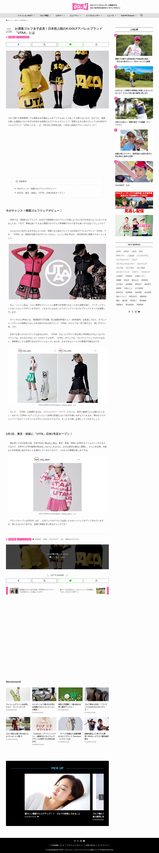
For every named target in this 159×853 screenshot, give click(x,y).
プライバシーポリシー (75, 845)
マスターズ (146, 272)
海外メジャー (121, 296)
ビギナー (135, 272)
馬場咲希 (140, 305)
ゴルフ (134, 260)
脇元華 (124, 300)
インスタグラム (142, 255)
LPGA (134, 251)
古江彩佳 (119, 284)
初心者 (126, 280)
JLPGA (126, 251)
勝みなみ (135, 280)
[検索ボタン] (141, 15)
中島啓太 (129, 276)
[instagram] (136, 312)
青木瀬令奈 (130, 305)
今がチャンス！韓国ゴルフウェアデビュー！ (37, 189)
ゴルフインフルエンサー (125, 264)
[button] (18, 44)
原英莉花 (144, 280)
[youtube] (139, 312)
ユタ (61, 539)
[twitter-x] (132, 312)
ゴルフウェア (53, 539)
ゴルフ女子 (130, 268)
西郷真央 (119, 305)
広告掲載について (57, 845)
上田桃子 (119, 276)
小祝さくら (128, 288)
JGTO (118, 251)
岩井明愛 (129, 292)
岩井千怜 (119, 292)
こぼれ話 (131, 255)
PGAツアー (120, 255)
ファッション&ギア (23, 37)
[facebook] (129, 312)
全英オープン (140, 276)
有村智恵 (138, 292)
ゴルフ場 (119, 268)
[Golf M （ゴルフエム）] (97, 6)
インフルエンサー (122, 260)
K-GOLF (38, 539)
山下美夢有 (139, 288)
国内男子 (148, 284)
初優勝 (118, 280)
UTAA (45, 539)
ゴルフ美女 (141, 268)
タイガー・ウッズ (122, 272)
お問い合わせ (90, 845)
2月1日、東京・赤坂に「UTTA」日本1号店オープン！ (41, 193)
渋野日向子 (133, 296)
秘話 (117, 300)
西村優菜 (143, 300)
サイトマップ (103, 845)
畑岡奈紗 (143, 296)
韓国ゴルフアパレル (72, 539)
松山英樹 (148, 292)
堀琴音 (118, 288)
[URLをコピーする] (96, 44)
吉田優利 (129, 284)
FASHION (12, 37)
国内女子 (138, 284)
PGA (141, 251)
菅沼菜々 (133, 300)
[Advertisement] (57, 152)
